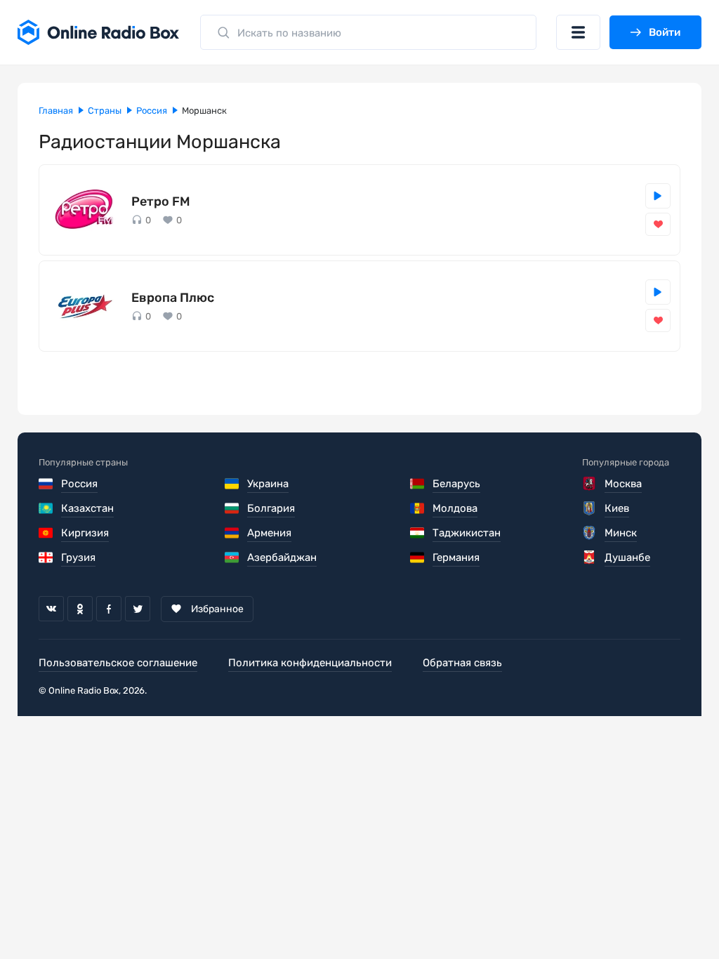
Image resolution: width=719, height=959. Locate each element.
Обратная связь (462, 662)
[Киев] (590, 508)
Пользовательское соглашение (118, 662)
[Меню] (578, 32)
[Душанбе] (590, 557)
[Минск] (590, 533)
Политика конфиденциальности (310, 662)
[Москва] (590, 484)
